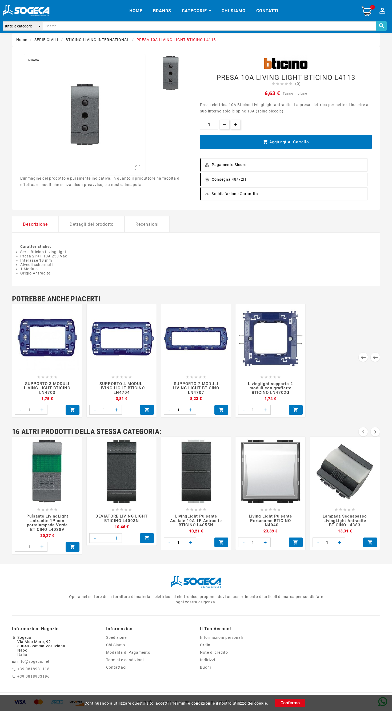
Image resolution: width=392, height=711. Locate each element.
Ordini (205, 645)
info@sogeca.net (33, 661)
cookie (260, 703)
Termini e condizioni (192, 703)
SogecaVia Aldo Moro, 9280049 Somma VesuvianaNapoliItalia (41, 646)
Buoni (205, 667)
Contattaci (116, 667)
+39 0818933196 (33, 676)
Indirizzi (207, 660)
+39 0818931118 (33, 669)
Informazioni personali (221, 637)
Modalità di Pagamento (128, 652)
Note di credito (214, 652)
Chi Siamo (115, 645)
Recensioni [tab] (147, 224)
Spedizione (116, 637)
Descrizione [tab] (35, 224)
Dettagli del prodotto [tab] (92, 224)
